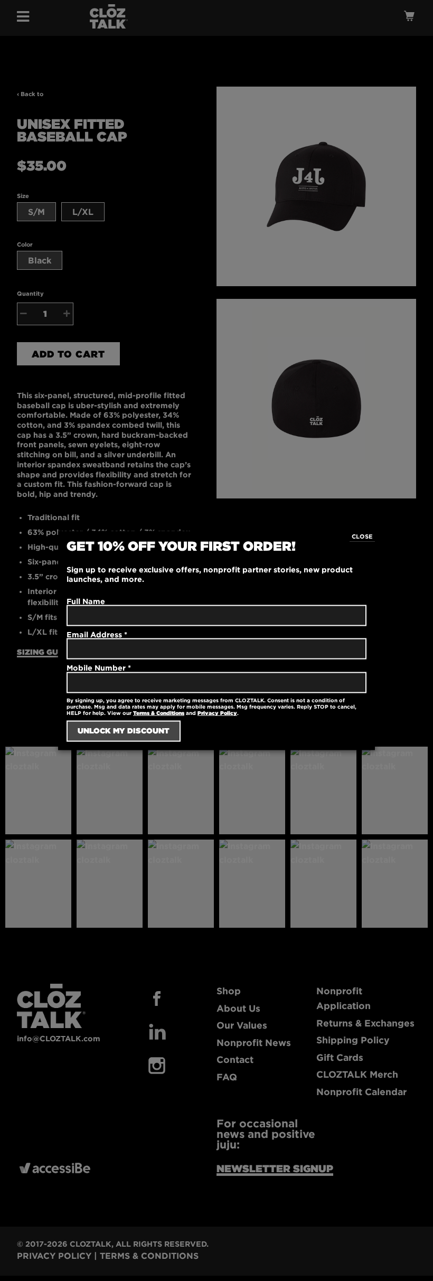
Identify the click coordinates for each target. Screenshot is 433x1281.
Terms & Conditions (158, 712)
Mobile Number (99, 668)
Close (362, 536)
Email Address (97, 634)
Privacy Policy (217, 712)
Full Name (86, 601)
